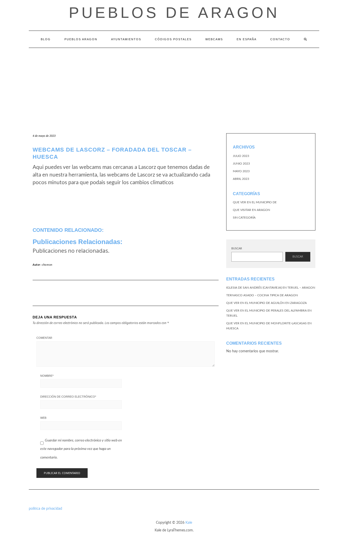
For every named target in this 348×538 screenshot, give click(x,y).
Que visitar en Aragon (251, 209)
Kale (188, 522)
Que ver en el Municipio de (255, 202)
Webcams (214, 39)
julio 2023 (241, 155)
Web (43, 417)
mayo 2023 (241, 171)
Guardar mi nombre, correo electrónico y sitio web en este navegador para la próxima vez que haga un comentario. (81, 449)
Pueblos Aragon (80, 39)
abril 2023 (241, 178)
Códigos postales (173, 39)
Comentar (44, 337)
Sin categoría (244, 217)
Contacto (280, 39)
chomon (47, 264)
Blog (46, 39)
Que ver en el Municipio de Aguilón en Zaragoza (266, 302)
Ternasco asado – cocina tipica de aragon (262, 295)
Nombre (46, 375)
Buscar (236, 248)
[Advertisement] (174, 86)
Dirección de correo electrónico (68, 396)
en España (247, 39)
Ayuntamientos (126, 39)
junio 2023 (241, 163)
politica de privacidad (45, 508)
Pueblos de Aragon (174, 12)
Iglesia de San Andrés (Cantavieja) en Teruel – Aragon (270, 287)
